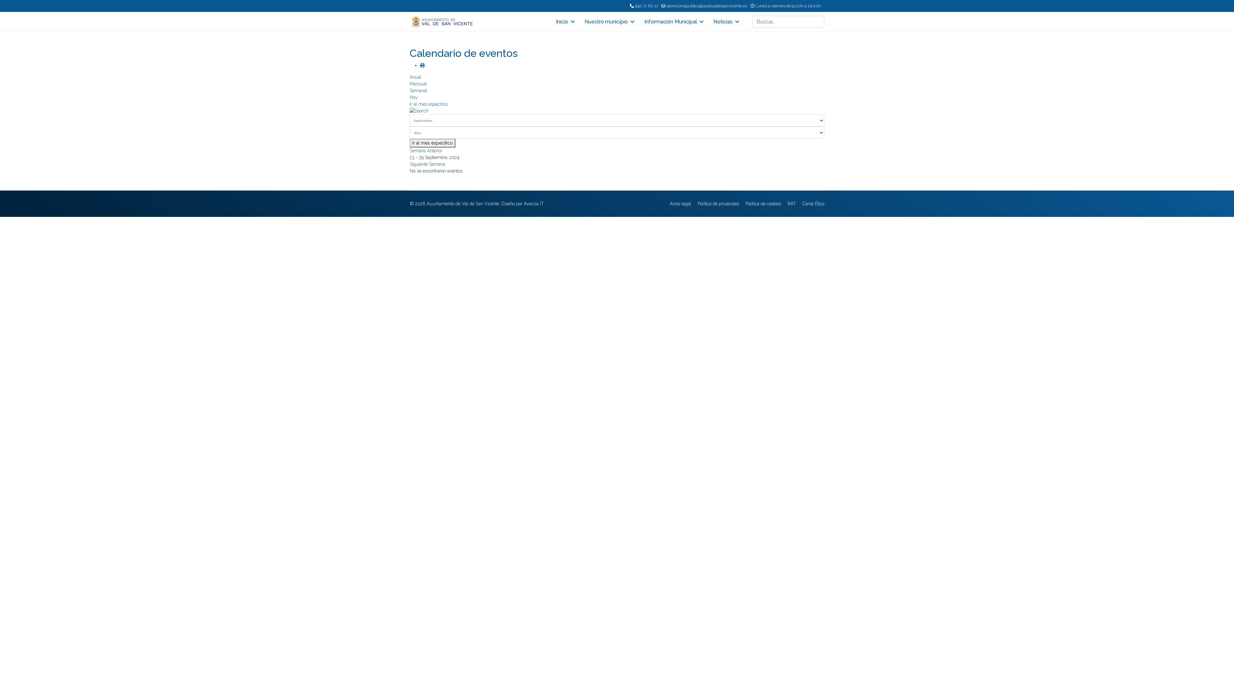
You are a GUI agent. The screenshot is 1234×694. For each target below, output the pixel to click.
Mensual (418, 83)
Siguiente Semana (427, 164)
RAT (792, 203)
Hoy (414, 97)
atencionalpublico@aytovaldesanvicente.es (706, 6)
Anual (415, 77)
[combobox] (788, 22)
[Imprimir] (422, 65)
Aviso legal (680, 203)
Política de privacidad (718, 203)
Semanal (418, 90)
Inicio (562, 22)
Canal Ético (813, 203)
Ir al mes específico (429, 104)
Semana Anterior (426, 150)
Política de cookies (763, 203)
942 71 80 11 (646, 6)
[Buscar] (617, 111)
